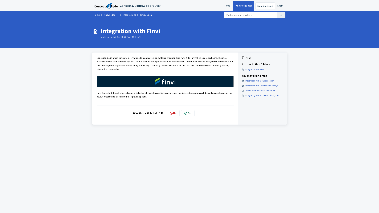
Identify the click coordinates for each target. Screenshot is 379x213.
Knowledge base (244, 5)
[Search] (281, 15)
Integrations (129, 14)
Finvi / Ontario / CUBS (151, 14)
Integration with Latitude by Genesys (261, 85)
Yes (189, 113)
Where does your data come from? (260, 90)
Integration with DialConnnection (259, 80)
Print (248, 57)
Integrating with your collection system (262, 95)
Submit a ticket (265, 5)
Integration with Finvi (254, 69)
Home (227, 5)
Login (280, 5)
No (174, 113)
